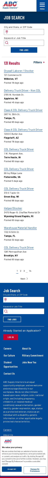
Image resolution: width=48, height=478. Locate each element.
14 (30, 270)
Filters (38, 62)
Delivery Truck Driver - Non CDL (22, 90)
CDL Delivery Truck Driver (19, 149)
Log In (11, 337)
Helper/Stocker (13, 208)
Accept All (12, 469)
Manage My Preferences (35, 470)
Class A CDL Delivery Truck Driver (23, 109)
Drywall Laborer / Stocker (19, 70)
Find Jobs (24, 50)
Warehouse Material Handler (20, 227)
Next (22, 278)
